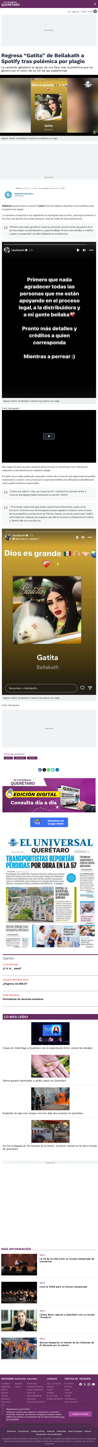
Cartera (4, 1396)
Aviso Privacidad (75, 1431)
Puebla (50, 1390)
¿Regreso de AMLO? (15, 983)
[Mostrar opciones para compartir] (95, 11)
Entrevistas (32, 1384)
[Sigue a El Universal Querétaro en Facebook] (81, 1385)
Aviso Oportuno (71, 1402)
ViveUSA (68, 1393)
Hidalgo (50, 1393)
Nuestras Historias (35, 1387)
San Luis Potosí (54, 1384)
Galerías (18, 1384)
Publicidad (61, 1431)
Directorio (11, 1431)
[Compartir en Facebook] (40, 770)
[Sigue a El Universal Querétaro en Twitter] (85, 1385)
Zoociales (31, 1399)
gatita (8, 758)
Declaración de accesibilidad (49, 1434)
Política (4, 1393)
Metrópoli (5, 1399)
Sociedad (5, 1384)
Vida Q (19, 188)
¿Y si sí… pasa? (12, 968)
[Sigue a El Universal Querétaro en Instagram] (90, 1385)
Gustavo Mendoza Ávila (15, 979)
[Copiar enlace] (57, 770)
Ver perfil (19, 196)
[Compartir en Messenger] (53, 770)
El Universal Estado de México (55, 1397)
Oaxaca (50, 1387)
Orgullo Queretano (35, 1390)
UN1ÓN (67, 1396)
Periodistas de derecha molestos (23, 999)
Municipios (6, 1402)
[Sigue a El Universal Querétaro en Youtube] (94, 1385)
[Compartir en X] (44, 770)
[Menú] (95, 4)
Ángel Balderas (11, 995)
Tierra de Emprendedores (34, 1394)
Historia (87, 1431)
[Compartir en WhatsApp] (48, 770)
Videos (18, 1387)
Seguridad (5, 1387)
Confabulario (70, 1399)
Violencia (51, 1431)
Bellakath (20, 758)
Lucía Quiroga (10, 964)
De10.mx (68, 1387)
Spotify (32, 758)
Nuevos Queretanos (36, 1402)
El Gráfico (69, 1384)
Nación (4, 1390)
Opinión (8, 958)
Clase (67, 1390)
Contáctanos (23, 1431)
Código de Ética (38, 1431)
